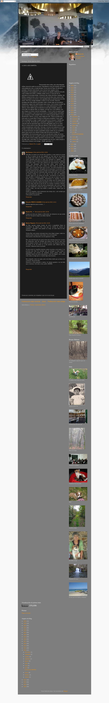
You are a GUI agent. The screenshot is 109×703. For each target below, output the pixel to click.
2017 (72, 105)
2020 (72, 99)
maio (73, 130)
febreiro (74, 139)
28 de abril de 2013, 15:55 (40, 152)
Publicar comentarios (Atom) (37, 305)
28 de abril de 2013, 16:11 (49, 202)
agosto (74, 125)
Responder (29, 197)
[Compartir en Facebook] (50, 144)
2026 (72, 85)
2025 (72, 88)
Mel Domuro (29, 152)
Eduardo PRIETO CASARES (34, 202)
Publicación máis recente (31, 301)
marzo (74, 137)
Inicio (44, 301)
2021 (72, 96)
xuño (73, 127)
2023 (72, 92)
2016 (72, 108)
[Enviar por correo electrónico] (45, 144)
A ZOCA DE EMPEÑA (77, 134)
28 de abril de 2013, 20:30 (42, 211)
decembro (75, 116)
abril (73, 132)
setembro (75, 123)
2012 (72, 144)
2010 (72, 148)
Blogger (66, 691)
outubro (74, 121)
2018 (72, 103)
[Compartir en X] (48, 144)
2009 (72, 151)
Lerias (26, 8)
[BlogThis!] (47, 144)
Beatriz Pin (29, 211)
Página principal (26, 613)
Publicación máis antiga (56, 301)
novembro (75, 119)
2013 (72, 114)
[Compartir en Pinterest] (51, 144)
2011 (72, 146)
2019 (72, 101)
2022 (72, 94)
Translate (34, 56)
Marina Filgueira (30, 223)
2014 (72, 112)
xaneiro (74, 141)
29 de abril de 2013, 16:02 (43, 223)
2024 (72, 90)
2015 (72, 110)
